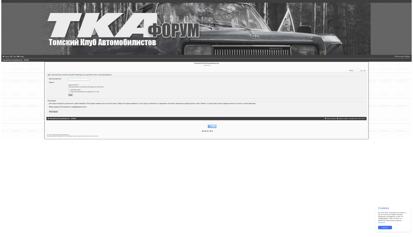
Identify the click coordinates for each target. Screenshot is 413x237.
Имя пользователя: (55, 79)
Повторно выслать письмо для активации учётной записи (86, 87)
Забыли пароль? (73, 85)
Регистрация (53, 111)
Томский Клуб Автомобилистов (60, 134)
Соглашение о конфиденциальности (73, 107)
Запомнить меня (75, 90)
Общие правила (54, 107)
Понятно (385, 227)
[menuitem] (5, 56)
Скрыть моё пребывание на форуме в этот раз (84, 91)
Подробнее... (382, 222)
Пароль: (51, 82)
